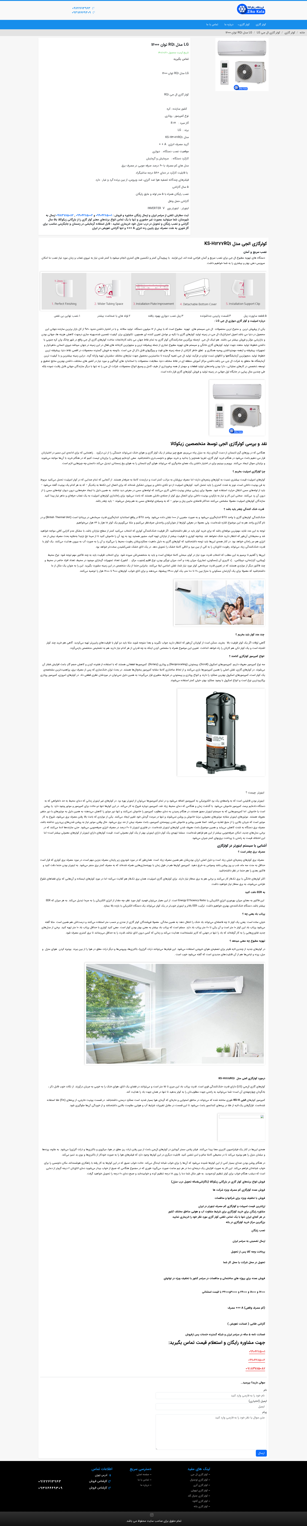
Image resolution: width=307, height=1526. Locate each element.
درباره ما (228, 24)
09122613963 (81, 8)
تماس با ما (212, 24)
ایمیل (264, 1401)
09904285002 (84, 215)
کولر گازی (261, 24)
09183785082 (65, 215)
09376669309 (81, 12)
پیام (264, 1412)
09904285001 (104, 215)
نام (265, 1390)
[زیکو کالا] (251, 9)
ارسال (261, 1453)
